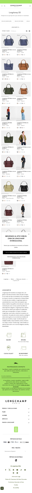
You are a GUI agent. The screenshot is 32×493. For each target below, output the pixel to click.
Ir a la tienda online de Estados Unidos (16, 252)
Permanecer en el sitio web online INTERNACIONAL (16, 257)
